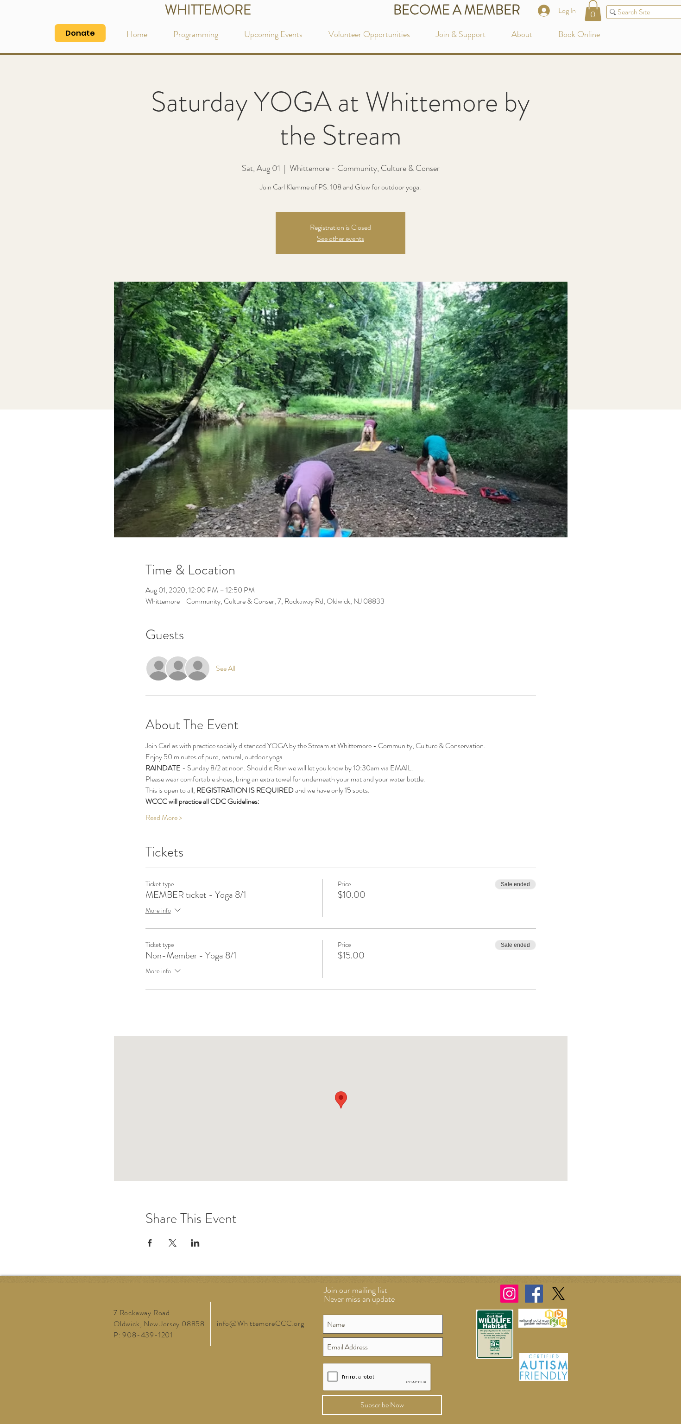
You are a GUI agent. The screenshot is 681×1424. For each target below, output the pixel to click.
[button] (593, 10)
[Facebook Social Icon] (534, 1294)
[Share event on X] (172, 1243)
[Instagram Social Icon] (509, 1294)
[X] (558, 1294)
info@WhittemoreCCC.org (260, 1323)
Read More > (163, 818)
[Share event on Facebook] (149, 1243)
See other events (340, 238)
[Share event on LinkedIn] (195, 1243)
